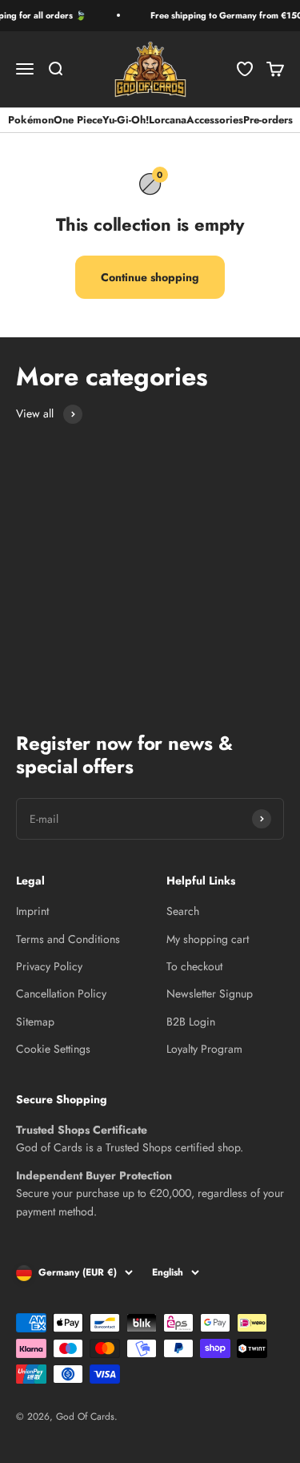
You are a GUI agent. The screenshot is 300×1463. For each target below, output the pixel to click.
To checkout (194, 966)
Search (182, 911)
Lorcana (167, 119)
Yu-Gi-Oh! (125, 119)
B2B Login (190, 1022)
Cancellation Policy (61, 993)
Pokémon (31, 119)
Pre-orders (268, 119)
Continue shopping (150, 277)
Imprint (32, 911)
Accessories (214, 119)
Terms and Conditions (68, 939)
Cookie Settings (53, 1049)
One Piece (78, 119)
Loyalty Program (204, 1049)
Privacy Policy (49, 966)
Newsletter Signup (209, 993)
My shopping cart (207, 939)
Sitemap (35, 1022)
